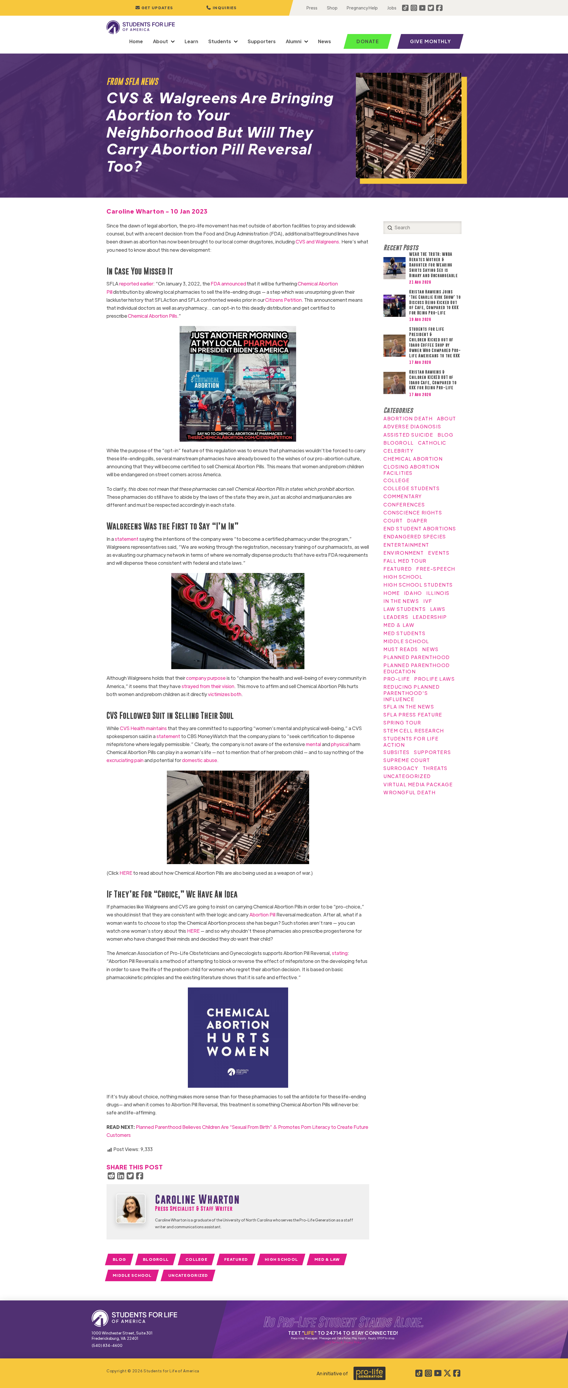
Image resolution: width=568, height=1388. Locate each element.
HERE (126, 873)
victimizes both (224, 694)
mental (313, 744)
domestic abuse (199, 760)
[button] (221, 7)
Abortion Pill (262, 914)
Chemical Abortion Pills (152, 316)
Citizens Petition (283, 300)
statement (126, 539)
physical (340, 744)
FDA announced (228, 283)
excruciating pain (124, 760)
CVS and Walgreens (317, 241)
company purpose (206, 678)
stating (340, 953)
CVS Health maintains (143, 728)
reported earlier (136, 283)
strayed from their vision (208, 686)
